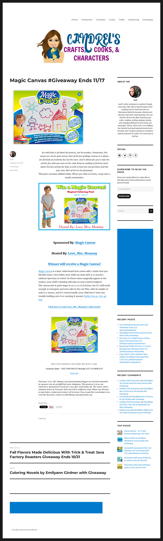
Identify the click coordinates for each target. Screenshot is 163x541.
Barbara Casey (125, 410)
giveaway (14, 170)
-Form (76, 373)
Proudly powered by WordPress (24, 530)
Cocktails (100, 19)
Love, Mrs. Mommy (82, 253)
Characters (86, 19)
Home (74, 19)
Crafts (122, 19)
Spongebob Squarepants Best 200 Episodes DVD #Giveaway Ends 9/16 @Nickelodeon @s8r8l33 (137, 450)
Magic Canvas (85, 242)
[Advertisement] (56, 507)
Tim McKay (124, 397)
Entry (72, 373)
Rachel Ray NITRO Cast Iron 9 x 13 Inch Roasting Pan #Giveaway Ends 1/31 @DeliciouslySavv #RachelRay (135, 349)
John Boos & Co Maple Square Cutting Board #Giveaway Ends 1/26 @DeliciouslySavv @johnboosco (134, 341)
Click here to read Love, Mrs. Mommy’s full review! (74, 307)
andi (12, 159)
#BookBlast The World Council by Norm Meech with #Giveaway (136, 383)
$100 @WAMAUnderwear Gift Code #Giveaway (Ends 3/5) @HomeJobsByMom (133, 327)
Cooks (112, 19)
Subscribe (124, 196)
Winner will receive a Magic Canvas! (74, 264)
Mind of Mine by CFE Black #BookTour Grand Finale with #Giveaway (136, 441)
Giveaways (147, 19)
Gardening (133, 19)
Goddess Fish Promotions (129, 381)
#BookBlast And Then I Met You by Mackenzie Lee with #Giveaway (136, 404)
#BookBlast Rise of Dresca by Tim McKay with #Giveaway (136, 391)
